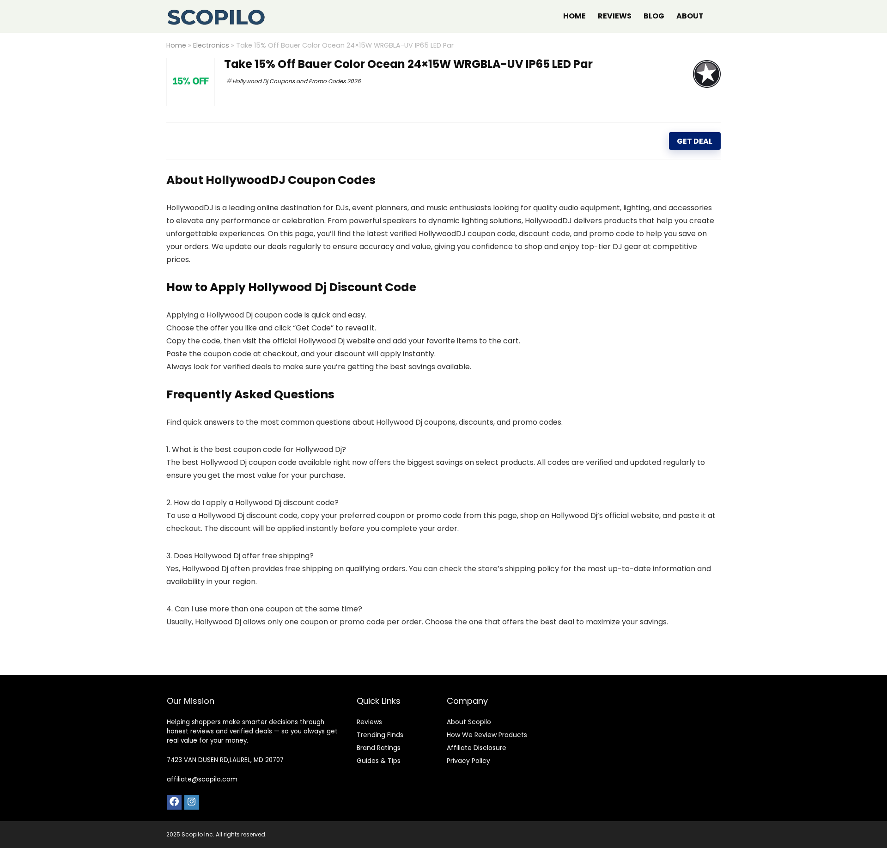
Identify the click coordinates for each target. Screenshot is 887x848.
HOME (574, 16)
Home (176, 45)
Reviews (369, 721)
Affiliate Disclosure (476, 747)
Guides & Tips (379, 760)
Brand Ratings (379, 747)
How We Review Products (487, 734)
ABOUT (690, 16)
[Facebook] (174, 802)
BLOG (654, 16)
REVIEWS (615, 16)
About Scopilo (469, 721)
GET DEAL (694, 141)
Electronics (211, 45)
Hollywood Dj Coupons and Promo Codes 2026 (296, 81)
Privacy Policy (468, 760)
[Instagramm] (191, 802)
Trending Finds (380, 734)
